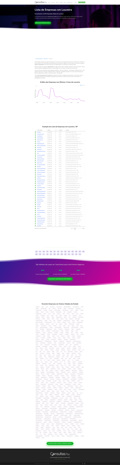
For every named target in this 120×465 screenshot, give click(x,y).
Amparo (72, 310)
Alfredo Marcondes (43, 308)
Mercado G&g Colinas (40, 160)
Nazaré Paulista (51, 377)
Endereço (67, 130)
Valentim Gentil (50, 434)
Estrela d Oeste (62, 341)
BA (51, 251)
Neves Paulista (58, 377)
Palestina (37, 384)
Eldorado (78, 337)
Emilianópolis (66, 339)
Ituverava (53, 360)
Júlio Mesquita (44, 363)
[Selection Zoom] (80, 85)
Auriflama (65, 315)
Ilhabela (53, 353)
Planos (65, 2)
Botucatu (74, 322)
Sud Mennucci (63, 425)
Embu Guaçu (60, 339)
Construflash (39, 225)
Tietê (49, 430)
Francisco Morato (47, 344)
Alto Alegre (59, 308)
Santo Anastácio (46, 413)
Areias (77, 313)
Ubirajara (70, 432)
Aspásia (52, 315)
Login (76, 2)
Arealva (73, 313)
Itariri (66, 358)
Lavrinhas (41, 365)
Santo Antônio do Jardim (39, 415)
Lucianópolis (42, 367)
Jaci (72, 360)
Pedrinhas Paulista (78, 387)
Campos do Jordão (66, 327)
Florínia (37, 344)
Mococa (69, 372)
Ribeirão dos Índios (66, 401)
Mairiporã (42, 368)
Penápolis (44, 389)
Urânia (37, 434)
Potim (37, 396)
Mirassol (57, 372)
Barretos (43, 318)
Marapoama (64, 368)
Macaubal (72, 367)
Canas (37, 329)
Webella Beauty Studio (40, 143)
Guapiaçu (74, 346)
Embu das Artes (53, 339)
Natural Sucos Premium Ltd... (41, 191)
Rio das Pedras (63, 403)
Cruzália (44, 336)
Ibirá (44, 351)
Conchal (81, 332)
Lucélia (37, 367)
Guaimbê (65, 346)
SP (76, 254)
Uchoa (74, 432)
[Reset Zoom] (83, 85)
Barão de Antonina (59, 317)
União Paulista (80, 432)
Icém (61, 351)
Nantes (79, 375)
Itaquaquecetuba (56, 358)
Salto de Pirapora (46, 406)
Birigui (54, 320)
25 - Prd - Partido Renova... (41, 170)
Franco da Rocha (54, 344)
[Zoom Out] (79, 85)
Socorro (52, 425)
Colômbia (76, 332)
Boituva (82, 320)
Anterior (72, 228)
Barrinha (48, 318)
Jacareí (69, 360)
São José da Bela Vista (64, 418)
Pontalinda (50, 394)
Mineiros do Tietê (74, 370)
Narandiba (37, 377)
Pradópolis (52, 396)
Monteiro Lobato (50, 375)
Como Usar (53, 2)
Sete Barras (37, 425)
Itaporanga (41, 358)
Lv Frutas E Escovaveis (40, 134)
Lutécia (63, 367)
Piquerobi (48, 391)
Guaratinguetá (74, 348)
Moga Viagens (39, 174)
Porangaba (67, 394)
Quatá (71, 398)
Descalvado (63, 336)
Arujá (48, 315)
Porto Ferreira (79, 394)
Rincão (48, 403)
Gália (67, 344)
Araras (64, 313)
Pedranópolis (61, 387)
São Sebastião (70, 422)
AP (47, 251)
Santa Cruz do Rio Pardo (39, 410)
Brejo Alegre (42, 324)
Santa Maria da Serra (79, 410)
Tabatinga (42, 427)
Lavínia (37, 365)
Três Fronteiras (80, 430)
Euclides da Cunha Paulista (76, 341)
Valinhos (56, 434)
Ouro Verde (70, 382)
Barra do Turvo (38, 318)
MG (72, 251)
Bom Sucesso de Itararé (48, 322)
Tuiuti (36, 432)
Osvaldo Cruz (59, 382)
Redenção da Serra (53, 399)
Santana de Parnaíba (39, 413)
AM (43, 251)
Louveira (79, 365)
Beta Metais (39, 166)
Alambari (37, 308)
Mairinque (37, 368)
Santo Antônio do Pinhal (48, 415)
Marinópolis (79, 368)
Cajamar (73, 325)
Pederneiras (49, 387)
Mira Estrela (80, 370)
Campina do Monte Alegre (43, 327)
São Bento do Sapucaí (77, 415)
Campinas (51, 327)
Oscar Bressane (52, 382)
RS (65, 254)
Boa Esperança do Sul (67, 320)
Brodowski (47, 324)
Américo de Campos (65, 310)
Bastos (58, 318)
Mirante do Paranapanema (50, 372)
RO (58, 254)
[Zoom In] (78, 85)
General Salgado (45, 346)
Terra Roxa (44, 430)
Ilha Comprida (42, 353)
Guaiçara (60, 346)
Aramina (45, 313)
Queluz (79, 398)
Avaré (80, 315)
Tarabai (64, 429)
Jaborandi (58, 360)
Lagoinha (74, 363)
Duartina (64, 337)
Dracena (59, 337)
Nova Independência (73, 379)
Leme (46, 365)
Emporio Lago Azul (40, 139)
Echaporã (73, 337)
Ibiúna (57, 351)
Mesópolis (61, 370)
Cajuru (37, 327)
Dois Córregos (43, 337)
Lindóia (62, 365)
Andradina (82, 310)
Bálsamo (48, 317)
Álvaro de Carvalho (38, 310)
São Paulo (46, 58)
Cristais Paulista (38, 336)
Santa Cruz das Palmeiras (71, 408)
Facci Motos (39, 132)
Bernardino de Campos (39, 320)
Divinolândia (79, 336)
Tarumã (68, 429)
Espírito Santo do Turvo (48, 341)
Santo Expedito (56, 415)
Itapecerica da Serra (51, 356)
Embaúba (47, 339)
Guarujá (42, 349)
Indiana (63, 353)
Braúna (37, 324)
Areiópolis (82, 313)
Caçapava (37, 325)
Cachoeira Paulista (43, 325)
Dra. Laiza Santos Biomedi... (41, 164)
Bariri (69, 317)
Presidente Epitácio (38, 398)
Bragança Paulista (79, 322)
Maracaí (59, 368)
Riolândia (77, 403)
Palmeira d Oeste (50, 384)
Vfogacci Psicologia (40, 223)
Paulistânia (37, 387)
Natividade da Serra (44, 377)
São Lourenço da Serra (65, 420)
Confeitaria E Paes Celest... (41, 218)
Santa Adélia (65, 406)
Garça (71, 344)
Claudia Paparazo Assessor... (41, 176)
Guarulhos (46, 349)
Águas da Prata (52, 306)
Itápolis (37, 358)
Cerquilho (44, 332)
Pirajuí (71, 391)
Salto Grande (53, 406)
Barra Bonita (74, 317)
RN (54, 254)
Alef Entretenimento (40, 137)
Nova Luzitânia (81, 379)
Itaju (36, 356)
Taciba (54, 427)
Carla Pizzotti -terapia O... (41, 221)
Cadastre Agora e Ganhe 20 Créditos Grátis (59, 443)
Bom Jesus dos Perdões (39, 322)
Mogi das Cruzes (74, 372)
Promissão (61, 398)
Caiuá (68, 325)
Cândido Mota (42, 329)
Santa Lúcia (72, 410)
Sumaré (68, 425)
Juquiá (65, 363)
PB (36, 254)
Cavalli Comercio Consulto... (41, 197)
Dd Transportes (39, 189)
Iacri (83, 349)
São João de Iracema (39, 418)
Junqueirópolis (59, 363)
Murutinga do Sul (73, 375)
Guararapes (63, 348)
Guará (37, 348)
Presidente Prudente (46, 398)
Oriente (78, 380)
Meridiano (56, 370)
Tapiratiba (37, 429)
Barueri (53, 318)
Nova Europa (52, 379)
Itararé (62, 358)
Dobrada (37, 337)
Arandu (49, 313)
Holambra (68, 349)
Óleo (64, 380)
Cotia (77, 334)
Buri (56, 324)
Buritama (61, 324)
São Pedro (50, 422)
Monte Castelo (38, 375)
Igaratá (81, 351)
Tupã (40, 432)
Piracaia (58, 391)
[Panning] (81, 85)
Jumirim (50, 363)
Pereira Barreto (50, 389)
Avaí (69, 315)
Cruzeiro (48, 336)
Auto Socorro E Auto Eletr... (41, 172)
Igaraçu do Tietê (70, 351)
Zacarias (43, 437)
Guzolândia (57, 349)
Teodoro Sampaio (38, 430)
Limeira (57, 365)
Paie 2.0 (38, 208)
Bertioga (46, 320)
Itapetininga (58, 356)
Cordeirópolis (43, 334)
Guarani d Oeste (51, 348)
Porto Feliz (72, 394)
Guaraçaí (41, 348)
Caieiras (64, 325)
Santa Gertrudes (60, 410)
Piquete (53, 391)
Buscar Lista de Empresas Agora (42, 22)
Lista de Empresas (38, 58)
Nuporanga (54, 380)
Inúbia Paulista (74, 353)
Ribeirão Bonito (38, 401)
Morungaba (62, 375)
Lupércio (58, 367)
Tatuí (72, 429)
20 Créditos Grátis (82, 2)
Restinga (76, 399)
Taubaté (76, 429)
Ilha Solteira (48, 353)
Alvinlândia (45, 310)
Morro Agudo (57, 375)
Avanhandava (75, 315)
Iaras (36, 351)
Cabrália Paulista (71, 324)
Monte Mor (43, 375)
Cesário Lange (50, 332)
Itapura (51, 358)
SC (69, 254)
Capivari (72, 329)
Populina (62, 394)
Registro (71, 399)
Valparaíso (61, 434)
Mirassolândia (63, 372)
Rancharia (46, 399)
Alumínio (65, 308)
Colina (72, 332)
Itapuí (46, 358)
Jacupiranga (77, 360)
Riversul (82, 403)
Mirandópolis (42, 372)
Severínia (43, 425)
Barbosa (65, 317)
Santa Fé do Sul (54, 410)
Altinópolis (54, 308)
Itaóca (45, 356)
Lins (65, 365)
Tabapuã (37, 427)
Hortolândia (74, 349)
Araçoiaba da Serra (38, 313)
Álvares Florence (71, 308)
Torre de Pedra (59, 430)
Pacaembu (80, 382)
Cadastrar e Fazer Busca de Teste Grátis (59, 278)
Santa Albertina (72, 406)
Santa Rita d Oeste (45, 411)
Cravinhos (82, 334)
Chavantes (61, 332)
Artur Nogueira (43, 315)
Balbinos (43, 317)
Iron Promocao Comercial (41, 210)
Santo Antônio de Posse (69, 413)
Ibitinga (53, 351)
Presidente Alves (69, 396)
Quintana (37, 399)
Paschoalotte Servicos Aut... (41, 151)
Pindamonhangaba (81, 389)
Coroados (48, 334)
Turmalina (55, 432)
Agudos (82, 306)
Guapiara (79, 346)
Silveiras (48, 425)
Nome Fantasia (40, 130)
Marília (74, 368)
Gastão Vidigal (76, 344)
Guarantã (57, 348)
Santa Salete (70, 411)
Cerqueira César (38, 332)
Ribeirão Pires (80, 401)
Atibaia (61, 315)
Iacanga (79, 349)
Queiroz (75, 398)
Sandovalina (59, 406)
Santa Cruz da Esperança (62, 408)
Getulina (51, 346)
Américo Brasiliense (57, 310)
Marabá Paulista (53, 368)
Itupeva (49, 360)
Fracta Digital (39, 147)
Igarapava (76, 351)
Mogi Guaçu (81, 372)
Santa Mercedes (38, 411)
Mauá (47, 370)
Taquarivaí (58, 429)
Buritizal (66, 324)
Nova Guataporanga (65, 379)
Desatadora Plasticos (40, 200)
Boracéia (59, 322)
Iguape (37, 353)
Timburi (53, 430)
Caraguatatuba (78, 329)
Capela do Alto (67, 329)
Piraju (67, 391)
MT (80, 251)
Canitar (55, 329)
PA (83, 251)
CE (54, 251)
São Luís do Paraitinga (73, 420)
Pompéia (37, 394)
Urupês (45, 434)
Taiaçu (62, 427)
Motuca (68, 375)
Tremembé (73, 430)
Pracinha (47, 396)
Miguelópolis (68, 370)
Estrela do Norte (68, 341)
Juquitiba (69, 363)
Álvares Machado (78, 308)
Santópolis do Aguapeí (64, 415)
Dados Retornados (70, 2)
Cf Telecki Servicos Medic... (41, 187)
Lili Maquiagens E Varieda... (41, 179)
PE (40, 254)
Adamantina (37, 306)
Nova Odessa (38, 380)
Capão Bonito (60, 329)
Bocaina (73, 320)
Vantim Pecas (39, 206)
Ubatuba (65, 432)
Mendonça (51, 370)
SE (72, 254)
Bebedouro (71, 318)
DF (58, 251)
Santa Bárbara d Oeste (79, 406)
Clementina (67, 332)
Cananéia (81, 327)
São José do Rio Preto (48, 420)
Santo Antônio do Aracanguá (79, 413)
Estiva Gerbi (55, 341)
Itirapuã (37, 360)
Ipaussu (79, 353)
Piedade (69, 389)
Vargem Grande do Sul (73, 434)
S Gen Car (38, 141)
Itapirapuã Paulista (77, 356)
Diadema (68, 336)
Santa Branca (38, 408)
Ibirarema (48, 351)
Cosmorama (72, 334)
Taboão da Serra (48, 427)
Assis (56, 315)
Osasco (47, 382)
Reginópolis (66, 399)
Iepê (65, 351)
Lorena (70, 365)
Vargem (66, 434)
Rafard (42, 399)
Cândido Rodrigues (49, 329)
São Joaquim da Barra (56, 418)
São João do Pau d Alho (47, 418)
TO (79, 254)
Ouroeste (75, 382)
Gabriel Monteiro (61, 344)
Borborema (64, 322)
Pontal (46, 394)
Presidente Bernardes (77, 396)
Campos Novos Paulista (74, 327)
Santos (70, 415)
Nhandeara (63, 377)
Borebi (69, 322)
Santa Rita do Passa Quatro (54, 411)
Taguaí (58, 427)
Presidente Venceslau (55, 398)
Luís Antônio (48, 367)
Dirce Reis (73, 336)
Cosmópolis (66, 334)
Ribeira (81, 399)
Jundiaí (54, 363)
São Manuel (80, 420)
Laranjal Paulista (80, 363)
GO (65, 251)
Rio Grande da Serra (70, 403)
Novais (43, 380)
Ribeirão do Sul (59, 401)
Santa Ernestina (47, 410)
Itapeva (63, 356)
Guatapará (51, 349)
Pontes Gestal (57, 394)
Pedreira (72, 387)
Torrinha (64, 430)
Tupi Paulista (45, 432)
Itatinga (74, 358)
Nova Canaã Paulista (39, 379)
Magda (83, 367)
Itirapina (79, 358)
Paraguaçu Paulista (68, 384)
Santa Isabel (67, 410)
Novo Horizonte (48, 380)
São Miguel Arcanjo (38, 422)
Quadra (66, 398)
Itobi (41, 360)
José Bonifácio (38, 363)
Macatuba (67, 367)
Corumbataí (61, 334)
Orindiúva (37, 382)
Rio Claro (57, 403)
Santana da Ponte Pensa (78, 411)
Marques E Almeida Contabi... (41, 145)
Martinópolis (37, 370)
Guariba (37, 349)
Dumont (69, 337)
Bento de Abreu (77, 318)
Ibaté (40, 351)
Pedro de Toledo (38, 389)
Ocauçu (60, 380)
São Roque (63, 422)
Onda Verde (73, 380)
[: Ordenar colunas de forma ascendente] (36, 130)
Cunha (58, 336)
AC (36, 251)
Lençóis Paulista (51, 365)
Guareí (80, 348)
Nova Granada (58, 379)
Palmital (56, 384)
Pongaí (42, 394)
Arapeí (54, 313)
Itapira (71, 356)
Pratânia (63, 396)
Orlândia (42, 382)
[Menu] (84, 85)
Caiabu (60, 325)
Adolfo (43, 306)
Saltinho (37, 406)
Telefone (49, 130)
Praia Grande (58, 396)
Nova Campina (80, 377)
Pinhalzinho (42, 391)
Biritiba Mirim (59, 320)
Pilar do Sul (74, 389)
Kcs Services (39, 202)
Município (60, 130)
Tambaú (70, 427)
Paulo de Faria (43, 387)
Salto (41, 406)
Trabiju (69, 430)
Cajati (77, 325)
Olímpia (68, 380)
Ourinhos (64, 382)
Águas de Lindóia (59, 306)
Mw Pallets (38, 204)
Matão (43, 370)
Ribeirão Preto (38, 403)
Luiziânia (53, 367)
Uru (40, 434)
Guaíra (70, 346)
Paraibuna (74, 384)
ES (61, 251)
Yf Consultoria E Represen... (41, 212)
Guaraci (46, 348)
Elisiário (43, 339)
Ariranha (37, 315)
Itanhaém (41, 356)
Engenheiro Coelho (72, 339)
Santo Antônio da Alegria (60, 413)
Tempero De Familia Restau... (41, 168)
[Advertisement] (60, 36)
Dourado (54, 337)
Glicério (55, 346)
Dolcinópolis (49, 337)
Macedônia (77, 367)
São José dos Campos (56, 420)
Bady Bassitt (37, 317)
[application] (60, 94)
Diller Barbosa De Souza (40, 181)
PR (47, 254)
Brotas (53, 324)
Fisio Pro (38, 214)
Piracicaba (62, 391)
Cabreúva (77, 324)
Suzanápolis (73, 425)
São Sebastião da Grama (77, 422)
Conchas (37, 334)
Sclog (38, 153)
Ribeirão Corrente (52, 401)
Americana (50, 310)
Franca (41, 344)
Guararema (68, 348)
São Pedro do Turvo (57, 422)
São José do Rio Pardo (39, 420)
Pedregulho (66, 387)
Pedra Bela (55, 387)
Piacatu (65, 389)
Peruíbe (61, 389)
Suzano (79, 425)
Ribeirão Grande (73, 401)
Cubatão (53, 336)
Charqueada (56, 332)
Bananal (53, 317)
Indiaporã (68, 353)
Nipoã (68, 377)
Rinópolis (52, 403)
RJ (50, 254)
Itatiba (70, 358)
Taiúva (66, 427)
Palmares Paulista (43, 384)
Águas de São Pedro (76, 306)
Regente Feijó (60, 399)
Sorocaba (57, 425)
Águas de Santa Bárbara (67, 306)
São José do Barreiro (73, 418)
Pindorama (37, 391)
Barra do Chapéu (81, 317)
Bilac (50, 320)
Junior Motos (39, 185)
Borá (54, 322)
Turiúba (50, 432)
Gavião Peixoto (38, 346)
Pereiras (56, 389)
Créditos (61, 2)
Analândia (76, 310)
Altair (49, 308)
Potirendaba (41, 396)
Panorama (61, 384)
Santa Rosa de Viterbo (63, 411)
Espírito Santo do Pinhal (39, 341)
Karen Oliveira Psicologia (41, 195)
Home (49, 2)
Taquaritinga (47, 429)
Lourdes (74, 365)
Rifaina (43, 403)
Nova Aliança (73, 377)
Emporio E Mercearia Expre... (41, 193)
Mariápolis (69, 368)
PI (43, 254)
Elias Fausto (37, 339)
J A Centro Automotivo (40, 183)
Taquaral (42, 429)
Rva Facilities (39, 216)
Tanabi (75, 427)
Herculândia (63, 349)
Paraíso (79, 384)
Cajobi (81, 325)
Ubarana (60, 432)
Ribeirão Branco (45, 401)
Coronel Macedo (54, 334)
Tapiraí (79, 427)
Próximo (83, 228)
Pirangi (75, 391)
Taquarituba (53, 429)
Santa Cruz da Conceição (53, 408)
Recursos (57, 2)
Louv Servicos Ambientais (41, 155)
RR (61, 254)
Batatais (62, 318)
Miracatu (37, 372)
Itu (44, 360)
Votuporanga (38, 437)
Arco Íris (68, 313)
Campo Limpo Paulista (58, 327)
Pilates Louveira (39, 162)
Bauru (66, 318)
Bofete (78, 320)
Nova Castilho (46, 379)
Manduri (47, 368)
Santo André (52, 413)
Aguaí (47, 306)
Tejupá (81, 429)
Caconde (50, 325)
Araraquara (58, 313)
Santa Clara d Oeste (44, 408)
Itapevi (67, 356)
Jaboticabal (63, 360)
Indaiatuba (58, 353)
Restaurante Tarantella (40, 158)
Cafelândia (54, 325)
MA (69, 251)
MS (76, 251)
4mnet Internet (39, 149)
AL (40, 251)
